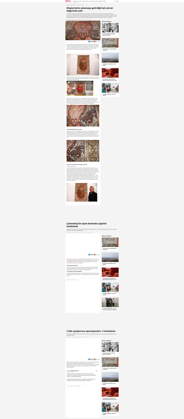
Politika (78, 1)
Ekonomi (86, 1)
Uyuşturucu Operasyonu (77, 386)
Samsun (78, 334)
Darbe (77, 279)
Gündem (75, 1)
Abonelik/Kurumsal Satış (102, 1)
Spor (80, 1)
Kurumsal (90, 1)
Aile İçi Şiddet (73, 279)
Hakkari (74, 334)
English (93, 1)
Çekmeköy (68, 229)
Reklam (96, 1)
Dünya (83, 1)
